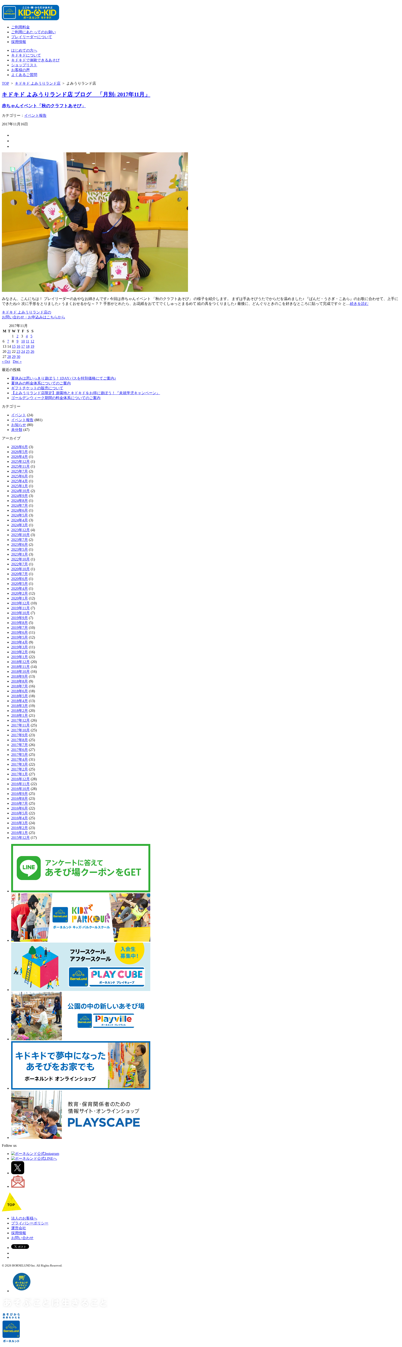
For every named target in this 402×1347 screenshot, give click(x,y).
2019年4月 (19, 642)
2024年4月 (19, 520)
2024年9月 (19, 496)
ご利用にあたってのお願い (33, 32)
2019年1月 (19, 657)
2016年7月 (19, 803)
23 (18, 351)
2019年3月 (19, 647)
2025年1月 (19, 486)
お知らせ (18, 425)
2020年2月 (19, 593)
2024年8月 (19, 501)
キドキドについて (26, 55)
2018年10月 (20, 672)
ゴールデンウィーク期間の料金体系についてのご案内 (55, 398)
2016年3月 (19, 823)
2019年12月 (20, 603)
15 (14, 346)
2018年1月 (19, 715)
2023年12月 (20, 530)
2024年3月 (19, 525)
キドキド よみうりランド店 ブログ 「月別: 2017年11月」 (76, 94)
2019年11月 (20, 608)
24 (23, 351)
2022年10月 (20, 559)
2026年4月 (19, 457)
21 (9, 351)
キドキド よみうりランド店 (37, 83)
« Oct (6, 361)
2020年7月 (19, 574)
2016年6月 (19, 808)
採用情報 (18, 42)
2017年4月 (19, 759)
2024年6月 (19, 510)
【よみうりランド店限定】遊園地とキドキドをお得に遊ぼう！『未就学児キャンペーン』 (85, 393)
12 (32, 341)
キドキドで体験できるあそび (35, 60)
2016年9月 (19, 794)
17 (23, 346)
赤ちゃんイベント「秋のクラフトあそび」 (44, 105)
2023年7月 (19, 540)
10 (23, 341)
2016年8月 (19, 798)
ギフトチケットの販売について (37, 388)
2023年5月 (19, 549)
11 (27, 341)
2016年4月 (19, 818)
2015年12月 (20, 838)
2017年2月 (19, 769)
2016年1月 (19, 833)
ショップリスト (24, 65)
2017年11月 (20, 725)
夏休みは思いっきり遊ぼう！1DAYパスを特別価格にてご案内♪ (63, 378)
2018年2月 (19, 711)
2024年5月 (19, 515)
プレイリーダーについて (31, 37)
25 (28, 351)
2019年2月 (19, 652)
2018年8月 (19, 681)
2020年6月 (19, 579)
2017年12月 (20, 720)
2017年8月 (19, 740)
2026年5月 (19, 452)
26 (32, 351)
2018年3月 (19, 706)
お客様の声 (20, 70)
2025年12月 (20, 461)
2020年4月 (19, 588)
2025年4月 (19, 481)
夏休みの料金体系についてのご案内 (41, 383)
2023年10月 (20, 535)
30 (18, 357)
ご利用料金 (20, 27)
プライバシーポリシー (29, 1223)
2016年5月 (19, 813)
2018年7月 (19, 686)
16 (18, 346)
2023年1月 (19, 554)
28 (9, 357)
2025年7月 (19, 471)
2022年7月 (19, 564)
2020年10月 (20, 569)
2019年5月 (19, 637)
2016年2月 (19, 828)
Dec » (17, 361)
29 (14, 357)
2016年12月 (20, 779)
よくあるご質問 (24, 75)
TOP (5, 83)
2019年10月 (20, 613)
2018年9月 (19, 676)
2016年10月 (20, 789)
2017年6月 (19, 750)
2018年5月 (19, 696)
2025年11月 (20, 466)
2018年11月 (20, 667)
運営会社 (18, 1228)
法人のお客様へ (24, 1218)
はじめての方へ (24, 50)
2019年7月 (19, 628)
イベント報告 (35, 115)
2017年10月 (20, 730)
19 (32, 346)
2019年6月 (19, 632)
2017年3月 (19, 764)
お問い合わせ (22, 1238)
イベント (18, 415)
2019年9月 (19, 618)
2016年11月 (20, 784)
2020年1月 (19, 598)
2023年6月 (19, 545)
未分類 (16, 430)
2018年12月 (20, 662)
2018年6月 (19, 691)
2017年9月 (19, 735)
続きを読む (359, 304)
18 (28, 346)
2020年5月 (19, 584)
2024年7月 (19, 505)
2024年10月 (20, 491)
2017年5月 (19, 755)
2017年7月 (19, 745)
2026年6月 (19, 447)
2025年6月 (19, 476)
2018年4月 (19, 701)
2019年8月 (19, 623)
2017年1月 (19, 774)
